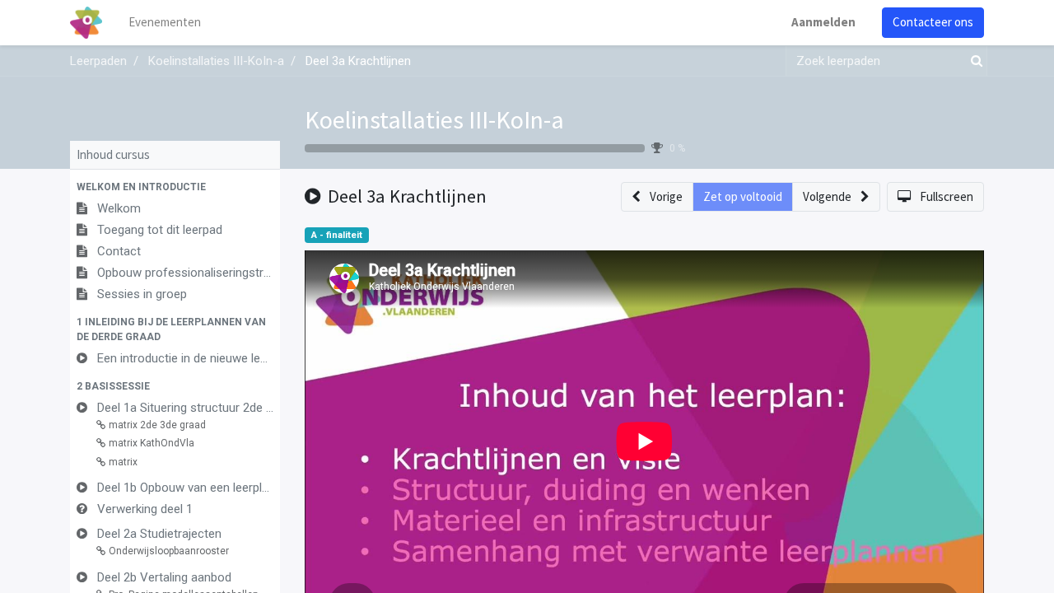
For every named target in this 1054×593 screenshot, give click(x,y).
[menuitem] (165, 23)
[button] (175, 187)
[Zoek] (973, 61)
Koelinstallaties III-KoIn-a (434, 119)
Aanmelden (823, 22)
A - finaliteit (336, 235)
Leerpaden (98, 61)
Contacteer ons (933, 22)
